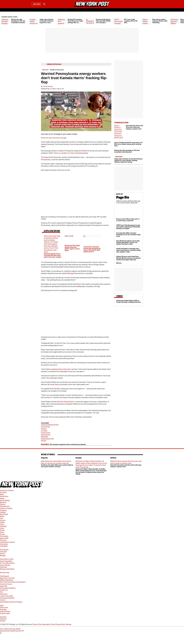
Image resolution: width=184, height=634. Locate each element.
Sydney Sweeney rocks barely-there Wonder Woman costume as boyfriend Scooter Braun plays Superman (128, 258)
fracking (43, 429)
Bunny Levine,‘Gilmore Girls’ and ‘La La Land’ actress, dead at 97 (127, 219)
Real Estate (4, 514)
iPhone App (4, 607)
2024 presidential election (50, 425)
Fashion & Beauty (6, 508)
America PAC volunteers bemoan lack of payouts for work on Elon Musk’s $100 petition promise (92, 249)
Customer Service (6, 584)
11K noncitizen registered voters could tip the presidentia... (68, 444)
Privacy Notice (60, 624)
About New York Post (7, 578)
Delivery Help (4, 572)
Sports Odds (4, 538)
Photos (2, 530)
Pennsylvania (45, 159)
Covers (2, 534)
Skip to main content (7, 18)
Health (2, 522)
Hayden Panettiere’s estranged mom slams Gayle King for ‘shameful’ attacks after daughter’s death (128, 250)
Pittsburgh (70, 273)
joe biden (44, 431)
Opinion (2, 504)
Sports (2, 498)
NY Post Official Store (7, 563)
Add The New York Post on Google (54, 138)
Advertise (3, 617)
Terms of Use (37, 624)
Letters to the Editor (6, 596)
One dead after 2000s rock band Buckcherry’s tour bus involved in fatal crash (128, 234)
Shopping (3, 510)
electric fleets (54, 384)
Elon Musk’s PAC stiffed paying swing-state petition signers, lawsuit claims (72, 248)
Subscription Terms (48, 624)
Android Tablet (5, 613)
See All (119, 263)
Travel (2, 524)
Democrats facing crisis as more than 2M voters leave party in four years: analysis (52, 255)
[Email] (49, 4)
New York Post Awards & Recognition (13, 582)
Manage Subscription (7, 569)
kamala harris (45, 433)
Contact (2, 621)
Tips (1, 592)
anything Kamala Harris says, (61, 369)
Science (3, 520)
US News (3, 492)
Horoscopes (4, 536)
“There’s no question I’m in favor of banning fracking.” (70, 153)
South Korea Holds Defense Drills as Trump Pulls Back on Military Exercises (128, 301)
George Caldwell (48, 86)
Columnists (4, 544)
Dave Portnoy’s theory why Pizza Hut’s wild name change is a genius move (125, 465)
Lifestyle (3, 512)
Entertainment (4, 506)
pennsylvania (45, 435)
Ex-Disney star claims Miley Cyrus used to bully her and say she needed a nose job (57, 465)
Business (3, 502)
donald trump (45, 427)
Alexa (2, 532)
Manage (3, 555)
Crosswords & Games (7, 542)
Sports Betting (5, 500)
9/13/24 (43, 441)
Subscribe (3, 551)
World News (4, 496)
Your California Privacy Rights (10, 629)
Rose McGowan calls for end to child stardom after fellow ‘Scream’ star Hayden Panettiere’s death (127, 242)
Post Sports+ (4, 549)
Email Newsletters (6, 561)
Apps (2, 605)
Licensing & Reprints (7, 598)
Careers (2, 600)
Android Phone (5, 611)
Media (2, 516)
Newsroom (3, 594)
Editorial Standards (6, 580)
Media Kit (3, 619)
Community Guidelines (8, 588)
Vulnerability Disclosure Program (11, 602)
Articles (2, 553)
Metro (2, 494)
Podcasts (3, 540)
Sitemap (68, 624)
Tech (1, 518)
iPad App (3, 609)
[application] (76, 111)
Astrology (3, 526)
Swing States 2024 (47, 439)
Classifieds (4, 546)
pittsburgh (44, 437)
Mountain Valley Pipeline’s (66, 401)
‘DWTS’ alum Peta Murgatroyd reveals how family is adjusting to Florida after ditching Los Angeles (128, 226)
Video (2, 528)
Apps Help (3, 586)
